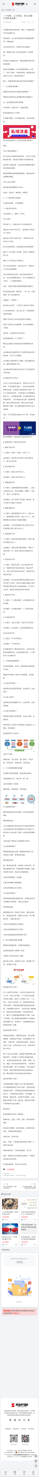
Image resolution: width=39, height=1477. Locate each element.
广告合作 (23, 1429)
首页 (3, 10)
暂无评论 (6, 1250)
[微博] (19, 1420)
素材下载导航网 (22, 1450)
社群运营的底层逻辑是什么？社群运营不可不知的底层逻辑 (28, 1214)
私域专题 (8, 10)
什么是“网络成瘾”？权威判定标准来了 (10, 1213)
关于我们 (31, 1429)
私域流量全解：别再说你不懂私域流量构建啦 (28, 1238)
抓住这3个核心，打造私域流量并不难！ (9, 1238)
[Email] (29, 1420)
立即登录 (19, 1262)
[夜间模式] (36, 1466)
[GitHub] (24, 1420)
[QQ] (15, 1420)
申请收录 (8, 1429)
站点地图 (32, 1455)
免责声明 (16, 1429)
